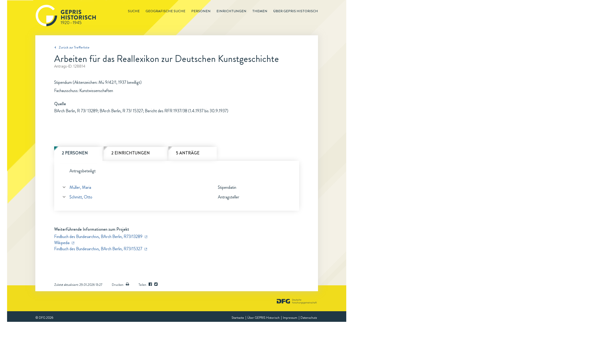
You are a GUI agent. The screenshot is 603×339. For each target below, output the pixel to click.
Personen (201, 11)
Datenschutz (309, 317)
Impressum (290, 317)
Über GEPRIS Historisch (263, 317)
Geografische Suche (165, 11)
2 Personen (75, 153)
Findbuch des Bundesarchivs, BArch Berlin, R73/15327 (98, 249)
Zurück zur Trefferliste (74, 47)
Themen (259, 11)
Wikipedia (61, 243)
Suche (134, 11)
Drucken (117, 284)
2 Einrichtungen (130, 153)
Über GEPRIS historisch (295, 11)
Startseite (238, 317)
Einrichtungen (231, 11)
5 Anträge (188, 153)
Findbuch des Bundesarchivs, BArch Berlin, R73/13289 (98, 237)
